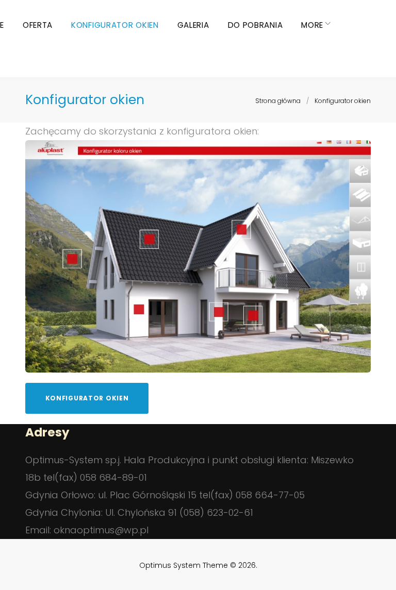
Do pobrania (255, 25)
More (312, 25)
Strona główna (278, 100)
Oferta (38, 25)
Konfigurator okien (115, 25)
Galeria (193, 25)
